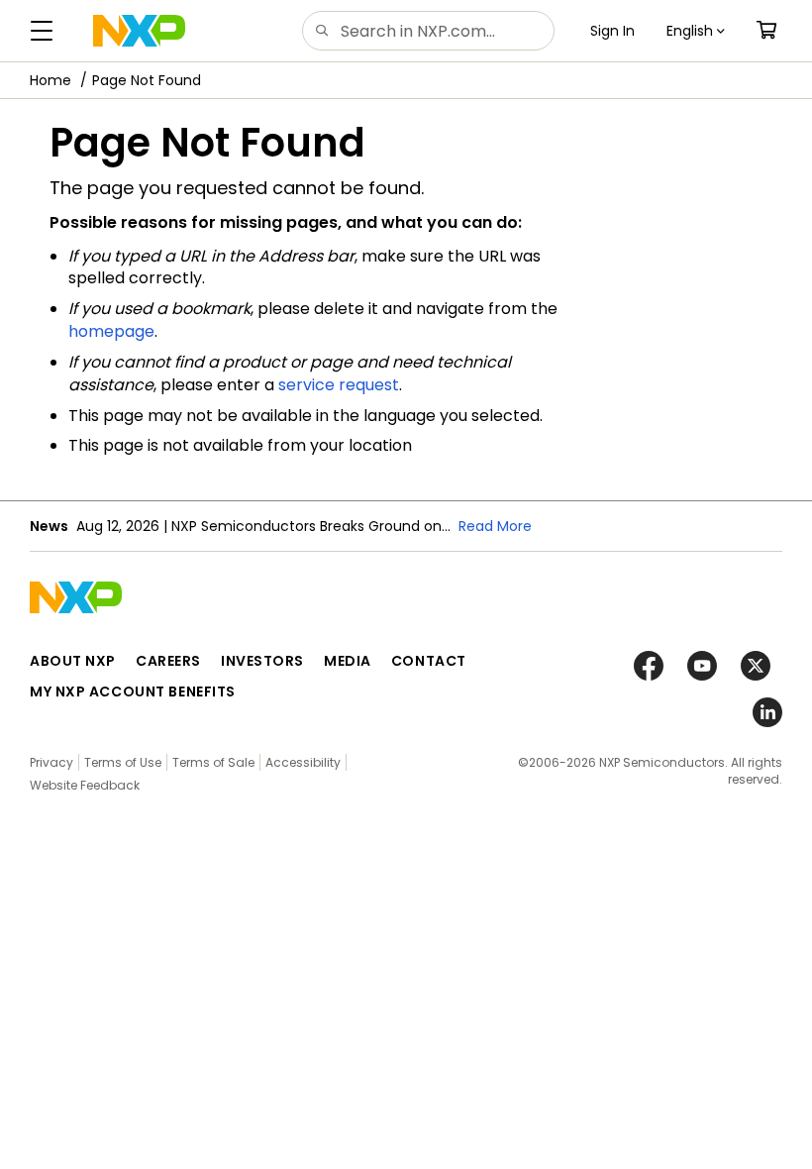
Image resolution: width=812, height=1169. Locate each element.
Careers (168, 661)
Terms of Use (122, 762)
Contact (428, 661)
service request (338, 384)
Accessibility (303, 762)
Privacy (51, 762)
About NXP (73, 661)
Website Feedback (85, 785)
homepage (111, 331)
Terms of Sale (213, 762)
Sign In (612, 31)
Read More (495, 526)
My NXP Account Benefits (133, 691)
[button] (695, 30)
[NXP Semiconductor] (139, 30)
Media (347, 661)
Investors (262, 661)
